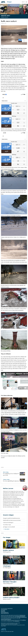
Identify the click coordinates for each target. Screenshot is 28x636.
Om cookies (3, 610)
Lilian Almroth (10, 608)
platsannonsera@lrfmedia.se (6, 619)
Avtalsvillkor (3, 611)
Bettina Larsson (7, 599)
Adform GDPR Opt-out (5, 613)
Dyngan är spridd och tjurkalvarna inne (11, 518)
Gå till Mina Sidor (22, 615)
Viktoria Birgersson (8, 583)
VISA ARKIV (6, 529)
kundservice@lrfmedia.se (20, 616)
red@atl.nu (24, 620)
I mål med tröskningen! (8, 522)
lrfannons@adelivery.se (22, 617)
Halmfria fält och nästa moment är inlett (12, 520)
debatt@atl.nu (17, 621)
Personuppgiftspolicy (4, 612)
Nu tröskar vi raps (7, 524)
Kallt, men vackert (9, 21)
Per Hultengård (7, 567)
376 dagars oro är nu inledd (9, 527)
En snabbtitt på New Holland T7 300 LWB (11, 474)
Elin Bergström (7, 552)
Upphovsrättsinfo (4, 609)
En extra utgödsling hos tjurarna (11, 481)
